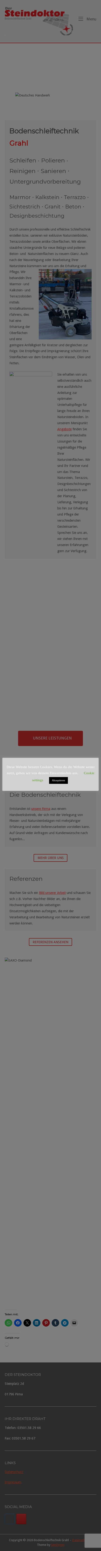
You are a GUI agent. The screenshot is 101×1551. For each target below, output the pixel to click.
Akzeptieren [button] (58, 780)
